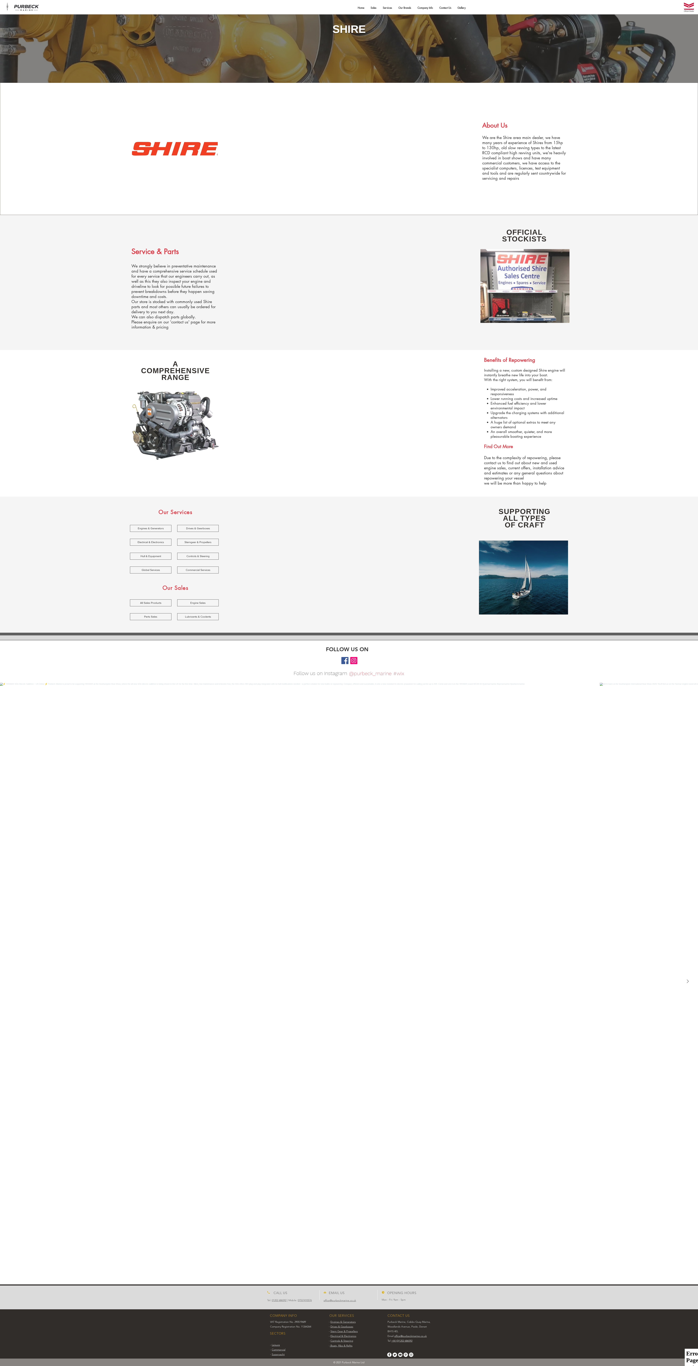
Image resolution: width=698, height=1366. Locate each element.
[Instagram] (353, 660)
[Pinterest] (406, 1355)
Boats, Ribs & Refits (341, 1345)
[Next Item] (687, 981)
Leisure (276, 1345)
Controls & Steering (341, 1340)
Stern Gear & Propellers (344, 1331)
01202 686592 (279, 1300)
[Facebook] (344, 660)
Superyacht (278, 1354)
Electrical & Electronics (343, 1336)
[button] (373, 8)
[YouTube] (400, 1355)
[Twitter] (395, 1355)
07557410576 (305, 1300)
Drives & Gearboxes (341, 1326)
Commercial (278, 1349)
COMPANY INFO (283, 1316)
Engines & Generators (343, 1321)
